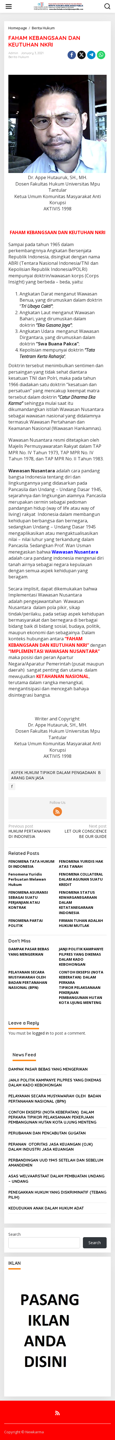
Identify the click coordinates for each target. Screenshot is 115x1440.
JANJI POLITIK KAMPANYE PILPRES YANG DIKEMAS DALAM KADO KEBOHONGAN (81, 956)
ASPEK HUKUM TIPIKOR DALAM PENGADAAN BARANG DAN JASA (56, 775)
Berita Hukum (43, 27)
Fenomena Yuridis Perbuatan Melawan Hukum (27, 879)
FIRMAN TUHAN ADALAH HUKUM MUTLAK (81, 923)
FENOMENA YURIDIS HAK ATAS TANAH (81, 864)
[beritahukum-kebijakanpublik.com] (58, 6)
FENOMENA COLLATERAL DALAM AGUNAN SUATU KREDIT (81, 879)
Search (14, 1234)
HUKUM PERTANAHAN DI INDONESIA (29, 831)
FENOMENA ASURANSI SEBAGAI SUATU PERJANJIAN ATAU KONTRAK (28, 900)
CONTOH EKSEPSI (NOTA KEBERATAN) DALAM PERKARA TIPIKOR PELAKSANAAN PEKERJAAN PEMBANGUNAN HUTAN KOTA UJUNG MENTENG (81, 987)
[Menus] (8, 6)
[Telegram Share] (91, 55)
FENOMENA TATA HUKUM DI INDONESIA (31, 864)
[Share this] (72, 55)
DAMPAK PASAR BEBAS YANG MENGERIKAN (28, 951)
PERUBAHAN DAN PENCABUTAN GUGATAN (47, 1133)
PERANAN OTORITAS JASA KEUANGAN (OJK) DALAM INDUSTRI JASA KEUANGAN (50, 1147)
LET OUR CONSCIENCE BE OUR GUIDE (85, 831)
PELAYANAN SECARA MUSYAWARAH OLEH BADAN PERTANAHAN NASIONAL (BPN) (27, 980)
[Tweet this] (81, 55)
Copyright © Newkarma (24, 1431)
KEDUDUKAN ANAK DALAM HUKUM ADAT (46, 1208)
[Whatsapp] (101, 55)
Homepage (17, 27)
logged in (40, 1033)
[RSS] (57, 811)
